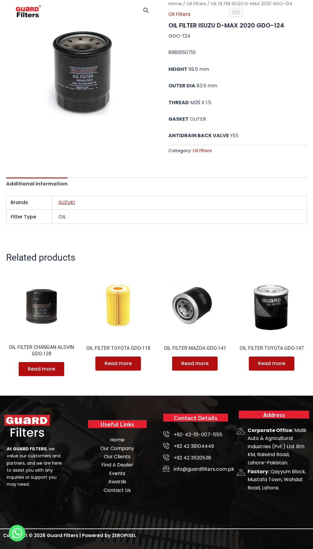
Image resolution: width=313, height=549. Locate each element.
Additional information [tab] (37, 183)
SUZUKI (66, 202)
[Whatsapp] (17, 533)
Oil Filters (202, 151)
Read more (41, 368)
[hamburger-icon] (236, 12)
